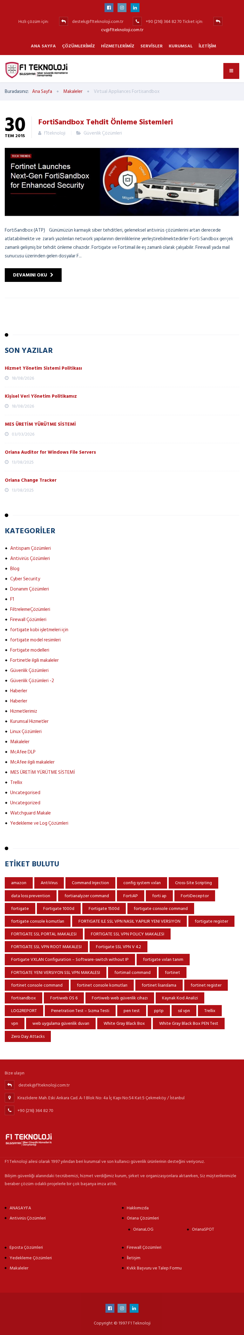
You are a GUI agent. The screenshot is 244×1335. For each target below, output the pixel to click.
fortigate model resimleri (35, 640)
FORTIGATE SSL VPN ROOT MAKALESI (46, 946)
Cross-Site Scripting (193, 882)
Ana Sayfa (43, 46)
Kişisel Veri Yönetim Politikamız (41, 396)
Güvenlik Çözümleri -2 (32, 681)
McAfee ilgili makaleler (32, 762)
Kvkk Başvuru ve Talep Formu (154, 1268)
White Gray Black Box (124, 1023)
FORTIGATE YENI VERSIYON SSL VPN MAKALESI (55, 972)
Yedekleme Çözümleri (31, 1258)
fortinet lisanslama (159, 985)
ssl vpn (184, 1010)
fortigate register (211, 921)
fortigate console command (161, 908)
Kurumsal (181, 46)
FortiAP (130, 895)
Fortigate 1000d (58, 908)
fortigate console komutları (37, 921)
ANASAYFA (20, 1208)
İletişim (207, 46)
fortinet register (206, 985)
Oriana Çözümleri (143, 1218)
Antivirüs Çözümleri (30, 559)
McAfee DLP (23, 752)
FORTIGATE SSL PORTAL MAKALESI (44, 934)
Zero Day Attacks (27, 1036)
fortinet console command (37, 985)
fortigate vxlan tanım (163, 959)
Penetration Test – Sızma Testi (80, 1010)
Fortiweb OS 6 (64, 998)
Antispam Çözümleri (30, 548)
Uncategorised (25, 793)
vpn (14, 1023)
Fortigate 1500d (104, 908)
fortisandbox (23, 998)
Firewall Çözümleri (28, 620)
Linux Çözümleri (26, 732)
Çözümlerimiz (78, 46)
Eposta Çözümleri (26, 1247)
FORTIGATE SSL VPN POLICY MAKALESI (127, 934)
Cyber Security (25, 579)
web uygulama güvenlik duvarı (60, 1023)
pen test (132, 1010)
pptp (159, 1010)
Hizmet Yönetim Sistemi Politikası (43, 368)
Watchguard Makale (30, 813)
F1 (12, 599)
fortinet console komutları (102, 985)
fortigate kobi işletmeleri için (39, 630)
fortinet (172, 972)
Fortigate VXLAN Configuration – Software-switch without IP (70, 959)
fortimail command (132, 972)
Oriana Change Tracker (31, 480)
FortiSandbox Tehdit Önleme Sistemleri (105, 121)
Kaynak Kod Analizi (180, 998)
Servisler (151, 46)
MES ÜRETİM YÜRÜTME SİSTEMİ (40, 424)
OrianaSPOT (203, 1229)
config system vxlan (142, 882)
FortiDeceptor (195, 895)
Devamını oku (30, 275)
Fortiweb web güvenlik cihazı (120, 998)
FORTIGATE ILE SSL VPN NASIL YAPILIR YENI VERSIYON (129, 921)
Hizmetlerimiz (117, 46)
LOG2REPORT (24, 1010)
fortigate (20, 908)
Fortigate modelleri (29, 650)
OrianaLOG (143, 1229)
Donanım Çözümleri (29, 589)
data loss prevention (30, 895)
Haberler (18, 691)
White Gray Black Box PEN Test (188, 1023)
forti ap (159, 895)
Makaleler (20, 742)
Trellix (16, 782)
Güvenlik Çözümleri (103, 133)
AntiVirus (49, 882)
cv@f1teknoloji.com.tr (122, 29)
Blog (14, 569)
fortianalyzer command (86, 895)
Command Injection (90, 882)
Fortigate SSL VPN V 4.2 (118, 946)
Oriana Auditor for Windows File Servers (50, 452)
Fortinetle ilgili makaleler (34, 660)
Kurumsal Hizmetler (29, 721)
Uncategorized (25, 803)
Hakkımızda (138, 1208)
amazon (18, 882)
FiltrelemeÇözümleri (30, 609)
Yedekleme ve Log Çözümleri (39, 823)
